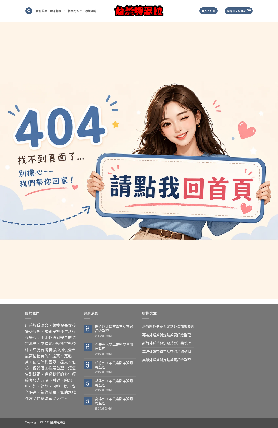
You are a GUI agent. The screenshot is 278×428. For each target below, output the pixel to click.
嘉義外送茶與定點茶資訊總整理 (114, 347)
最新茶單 (41, 11)
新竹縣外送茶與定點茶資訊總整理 (114, 329)
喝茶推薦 (56, 11)
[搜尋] (28, 11)
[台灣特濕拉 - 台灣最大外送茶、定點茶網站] (139, 11)
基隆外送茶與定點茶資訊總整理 (114, 383)
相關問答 (73, 11)
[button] (239, 11)
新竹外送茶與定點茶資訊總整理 (114, 365)
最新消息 (91, 11)
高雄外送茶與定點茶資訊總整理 (114, 401)
